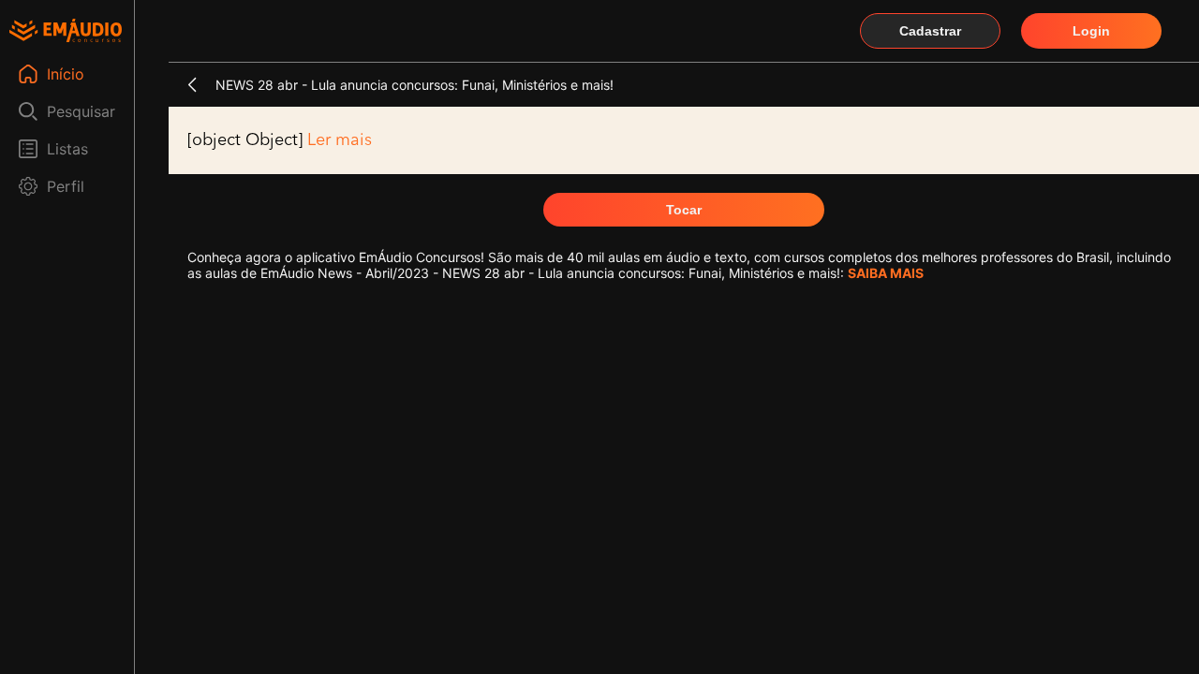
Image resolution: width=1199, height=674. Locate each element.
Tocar (684, 209)
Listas (67, 148)
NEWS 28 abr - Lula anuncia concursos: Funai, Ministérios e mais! (414, 85)
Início (65, 74)
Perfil (65, 186)
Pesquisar (81, 111)
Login (1091, 30)
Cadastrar (930, 30)
